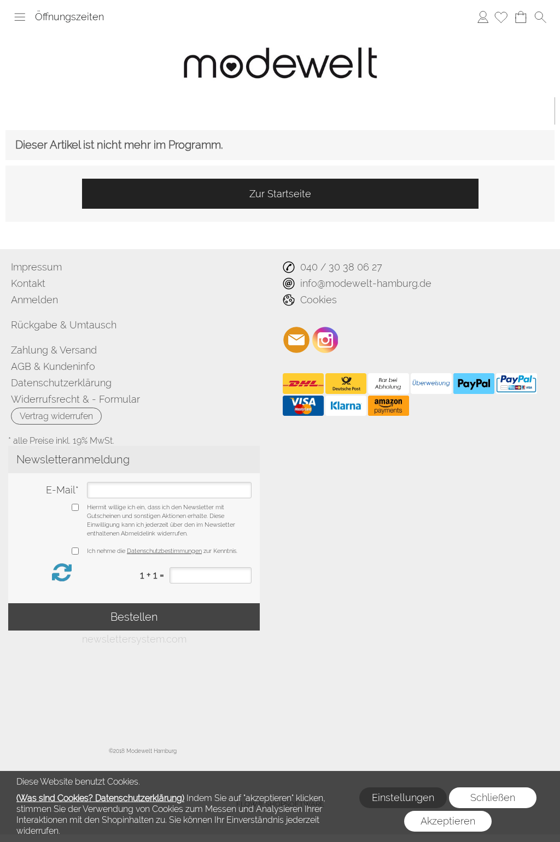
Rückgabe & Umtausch (63, 325)
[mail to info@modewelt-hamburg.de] (296, 340)
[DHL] (303, 383)
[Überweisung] (431, 383)
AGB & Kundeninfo (53, 366)
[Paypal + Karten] (516, 383)
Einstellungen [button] (403, 797)
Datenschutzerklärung (61, 382)
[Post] (345, 383)
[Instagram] (325, 340)
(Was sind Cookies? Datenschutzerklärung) (100, 798)
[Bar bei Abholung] (388, 383)
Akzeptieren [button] (448, 821)
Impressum (36, 267)
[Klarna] (345, 406)
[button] (19, 17)
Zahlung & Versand (54, 350)
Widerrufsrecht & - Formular (75, 399)
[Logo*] (280, 35)
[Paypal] (473, 383)
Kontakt (28, 283)
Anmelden (483, 16)
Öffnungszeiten (69, 16)
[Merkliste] (501, 17)
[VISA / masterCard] (303, 406)
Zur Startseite (280, 193)
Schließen (492, 797)
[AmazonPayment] (388, 406)
